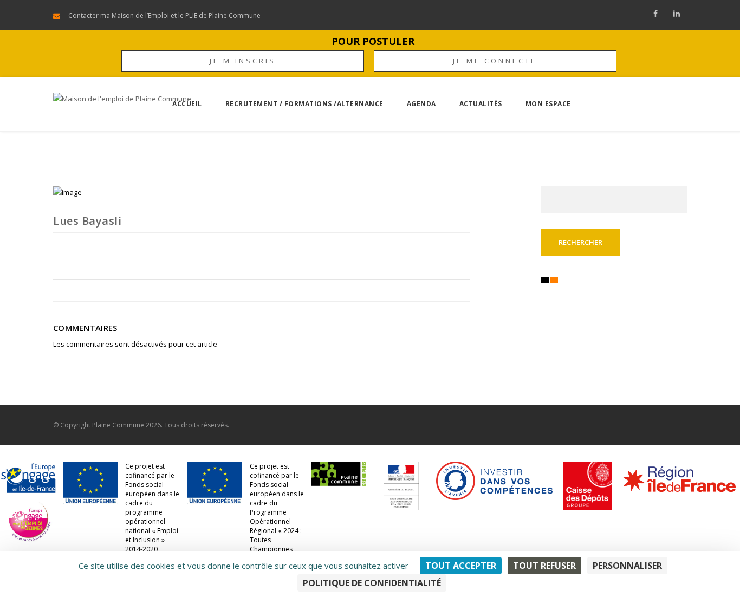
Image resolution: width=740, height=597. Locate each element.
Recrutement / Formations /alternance (304, 103)
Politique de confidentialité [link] (372, 583)
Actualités (480, 103)
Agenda (421, 103)
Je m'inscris (243, 61)
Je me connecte (495, 61)
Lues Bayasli (87, 220)
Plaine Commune (118, 425)
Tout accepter (460, 566)
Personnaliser (627, 566)
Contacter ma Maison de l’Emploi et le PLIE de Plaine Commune (164, 15)
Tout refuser (544, 566)
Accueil (187, 103)
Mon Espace (548, 103)
